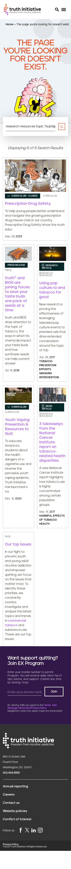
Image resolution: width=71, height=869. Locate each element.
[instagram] (40, 830)
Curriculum (18, 407)
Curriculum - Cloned (24, 196)
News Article (47, 407)
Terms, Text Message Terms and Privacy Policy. (32, 706)
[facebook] (20, 830)
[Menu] (63, 9)
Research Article (50, 266)
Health (44, 524)
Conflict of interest (17, 819)
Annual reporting (15, 786)
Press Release (16, 265)
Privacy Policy (11, 844)
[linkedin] (33, 830)
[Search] (57, 9)
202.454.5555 (11, 772)
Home (10, 24)
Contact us (11, 802)
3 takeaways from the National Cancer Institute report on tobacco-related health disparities (52, 442)
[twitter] (27, 830)
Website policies (15, 811)
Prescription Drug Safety (28, 204)
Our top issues (18, 544)
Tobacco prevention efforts (47, 365)
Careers (9, 794)
